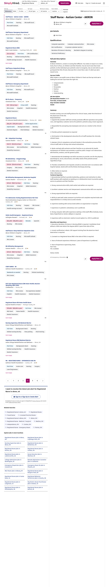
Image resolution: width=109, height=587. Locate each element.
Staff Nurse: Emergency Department (17, 32)
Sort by (6, 8)
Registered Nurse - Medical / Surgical (19, 421)
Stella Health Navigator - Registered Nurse (19, 215)
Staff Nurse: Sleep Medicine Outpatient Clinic (20, 231)
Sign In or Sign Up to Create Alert (26, 397)
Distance (20, 9)
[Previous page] (8, 381)
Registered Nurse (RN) (13, 48)
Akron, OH (34, 418)
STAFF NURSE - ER (11, 266)
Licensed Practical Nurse (28, 415)
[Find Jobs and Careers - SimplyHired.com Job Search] (12, 3)
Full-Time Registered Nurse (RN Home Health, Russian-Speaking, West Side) (23, 284)
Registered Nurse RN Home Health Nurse (18, 302)
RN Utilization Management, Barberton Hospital (21, 177)
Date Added (54, 9)
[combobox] (29, 3)
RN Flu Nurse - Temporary (14, 99)
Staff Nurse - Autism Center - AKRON (17, 17)
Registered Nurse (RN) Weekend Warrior (18, 340)
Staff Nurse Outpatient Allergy (15, 68)
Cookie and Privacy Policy (15, 402)
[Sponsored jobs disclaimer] (104, 11)
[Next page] (43, 381)
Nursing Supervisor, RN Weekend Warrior (18, 323)
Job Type (30, 9)
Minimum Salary (44, 9)
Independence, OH (13, 424)
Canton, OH (27, 424)
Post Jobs (80, 3)
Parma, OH (38, 427)
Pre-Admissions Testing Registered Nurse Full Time (22, 198)
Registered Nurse (11, 118)
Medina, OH (39, 421)
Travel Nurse (11, 415)
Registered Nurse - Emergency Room (18, 427)
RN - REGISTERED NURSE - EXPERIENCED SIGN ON (21, 360)
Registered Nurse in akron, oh (16, 412)
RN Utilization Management (14, 246)
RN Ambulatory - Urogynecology (16, 159)
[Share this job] (85, 24)
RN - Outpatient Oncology (14, 138)
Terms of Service (36, 401)
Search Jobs (65, 3)
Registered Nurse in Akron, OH (16, 418)
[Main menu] (104, 3)
